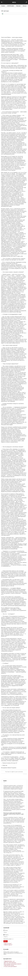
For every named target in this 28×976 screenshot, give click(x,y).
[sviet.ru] (14, 2)
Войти (5, 941)
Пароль (6, 934)
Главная (3, 5)
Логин (6, 930)
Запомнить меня (7, 939)
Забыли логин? (8, 943)
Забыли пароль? (8, 944)
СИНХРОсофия (10, 5)
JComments (25, 774)
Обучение (18, 5)
